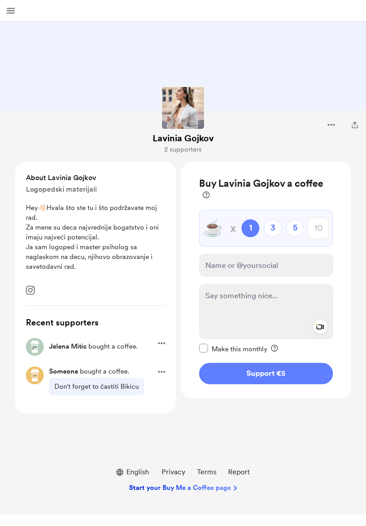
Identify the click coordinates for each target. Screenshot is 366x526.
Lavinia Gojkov (183, 138)
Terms (206, 472)
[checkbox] (233, 348)
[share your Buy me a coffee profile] (355, 125)
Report (239, 472)
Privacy (173, 472)
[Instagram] (30, 290)
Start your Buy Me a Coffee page (180, 488)
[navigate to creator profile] (183, 108)
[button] (10, 10)
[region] (266, 280)
